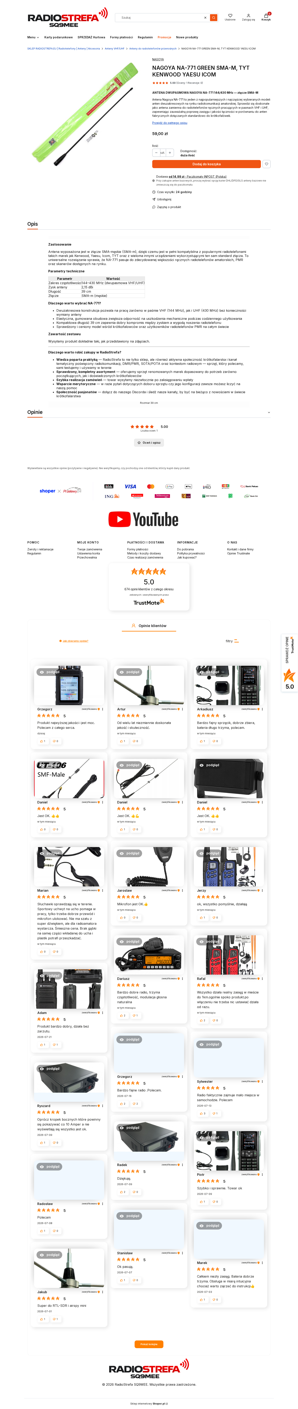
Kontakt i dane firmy (240, 549)
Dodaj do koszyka (207, 164)
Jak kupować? (187, 557)
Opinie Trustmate (238, 553)
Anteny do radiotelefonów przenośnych (153, 48)
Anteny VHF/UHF (114, 48)
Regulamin (34, 553)
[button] (213, 17)
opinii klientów (149, 589)
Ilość (155, 145)
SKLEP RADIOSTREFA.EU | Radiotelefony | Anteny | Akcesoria (63, 48)
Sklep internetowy (147, 1403)
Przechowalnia (87, 557)
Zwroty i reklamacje (40, 549)
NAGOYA (158, 59)
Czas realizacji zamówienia (145, 557)
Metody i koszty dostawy (144, 553)
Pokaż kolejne (149, 1344)
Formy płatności (137, 549)
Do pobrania (185, 549)
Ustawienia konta (88, 553)
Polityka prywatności (191, 553)
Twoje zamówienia (89, 549)
